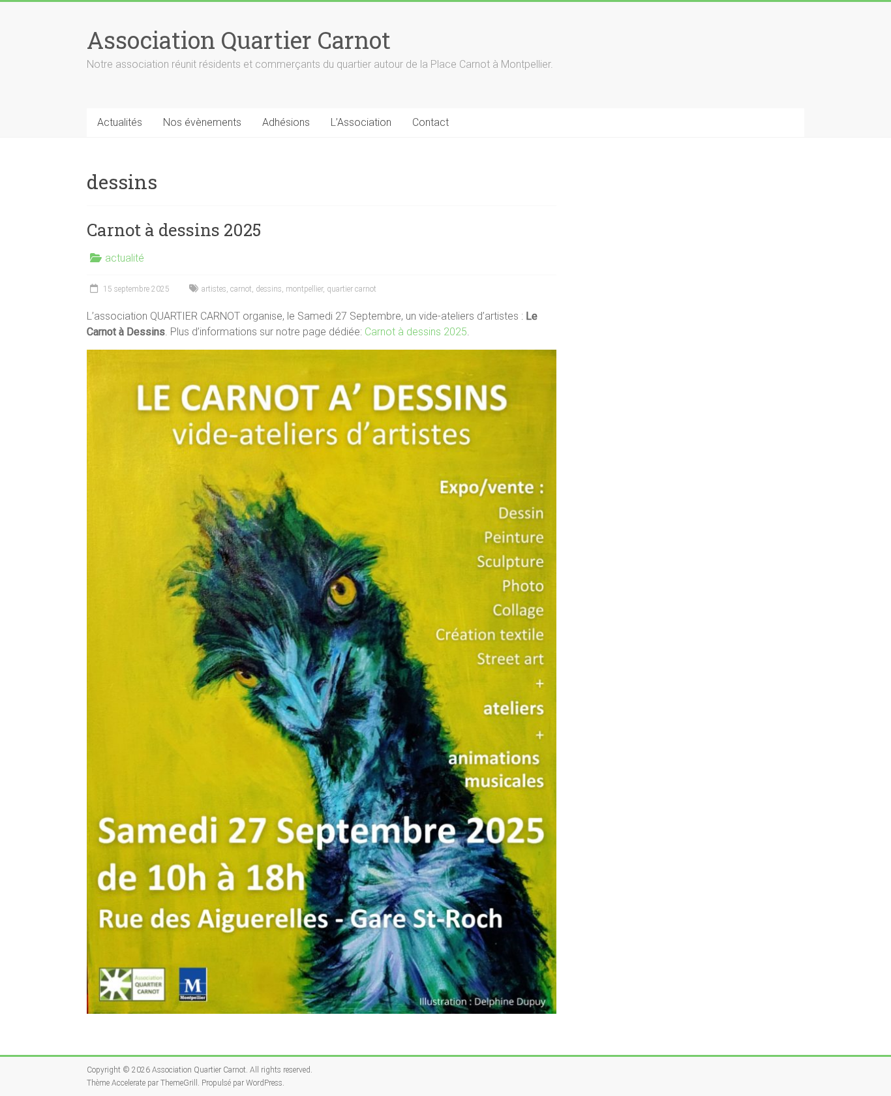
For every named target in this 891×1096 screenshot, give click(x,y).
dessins (269, 289)
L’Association (361, 122)
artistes (214, 289)
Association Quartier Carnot (239, 39)
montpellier (304, 289)
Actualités (119, 122)
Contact (430, 122)
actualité (124, 258)
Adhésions (286, 122)
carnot (241, 289)
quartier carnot (351, 289)
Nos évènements (202, 122)
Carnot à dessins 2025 (174, 230)
